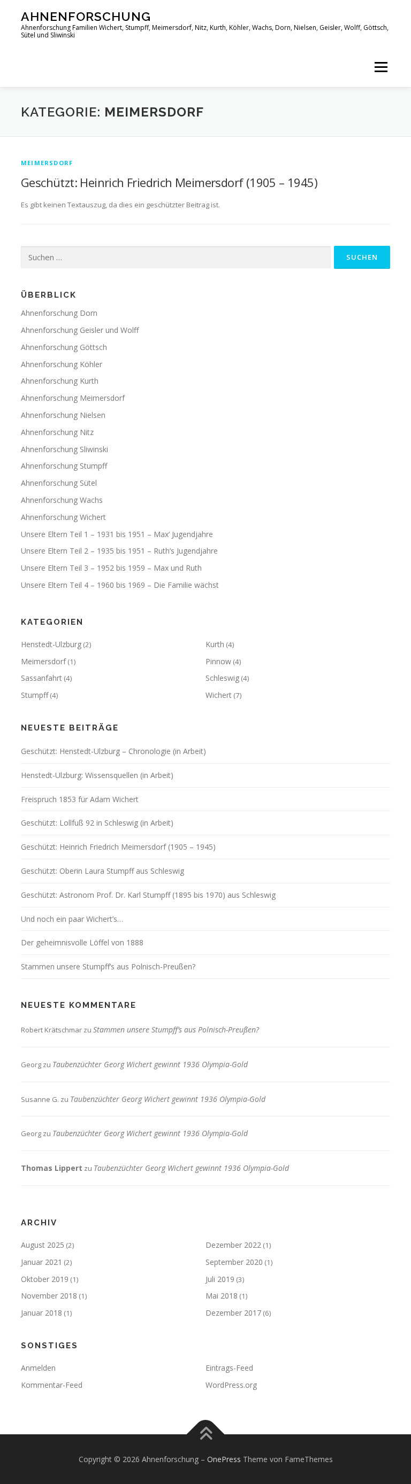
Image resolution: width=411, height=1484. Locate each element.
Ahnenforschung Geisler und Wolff (80, 330)
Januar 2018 (41, 1313)
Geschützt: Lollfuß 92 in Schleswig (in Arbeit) (97, 823)
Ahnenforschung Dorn (59, 313)
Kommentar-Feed (51, 1385)
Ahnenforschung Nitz (57, 432)
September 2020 (234, 1262)
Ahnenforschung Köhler (61, 364)
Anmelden (38, 1368)
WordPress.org (231, 1385)
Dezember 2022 (233, 1245)
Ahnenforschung (86, 16)
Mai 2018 (222, 1296)
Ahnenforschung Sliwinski (64, 449)
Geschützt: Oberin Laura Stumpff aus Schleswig (102, 871)
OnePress (224, 1459)
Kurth (215, 644)
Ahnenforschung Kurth (59, 381)
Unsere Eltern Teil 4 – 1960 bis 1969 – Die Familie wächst (120, 585)
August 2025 (42, 1245)
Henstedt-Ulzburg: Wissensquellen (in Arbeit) (97, 775)
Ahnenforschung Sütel (59, 483)
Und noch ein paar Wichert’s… (72, 919)
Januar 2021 (41, 1262)
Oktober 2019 (44, 1279)
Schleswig (222, 678)
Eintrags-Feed (229, 1368)
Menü (380, 67)
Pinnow (218, 661)
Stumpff (34, 695)
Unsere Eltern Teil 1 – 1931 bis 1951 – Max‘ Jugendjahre (117, 534)
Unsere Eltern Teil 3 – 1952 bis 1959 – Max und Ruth (111, 568)
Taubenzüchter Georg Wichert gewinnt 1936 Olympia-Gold (150, 1064)
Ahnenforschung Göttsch (64, 347)
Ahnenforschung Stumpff (64, 466)
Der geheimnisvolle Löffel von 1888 (82, 942)
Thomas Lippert (51, 1168)
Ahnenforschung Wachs (62, 500)
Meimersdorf (47, 163)
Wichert (219, 695)
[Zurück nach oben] (206, 1434)
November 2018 (49, 1296)
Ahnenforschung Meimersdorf (73, 398)
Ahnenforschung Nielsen (63, 415)
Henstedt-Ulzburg (51, 644)
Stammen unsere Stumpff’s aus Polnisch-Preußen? (108, 966)
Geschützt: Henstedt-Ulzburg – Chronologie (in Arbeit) (113, 751)
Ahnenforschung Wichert (63, 517)
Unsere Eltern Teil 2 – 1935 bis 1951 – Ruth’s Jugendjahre (119, 551)
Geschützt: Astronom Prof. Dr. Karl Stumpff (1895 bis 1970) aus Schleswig (148, 895)
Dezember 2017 (233, 1313)
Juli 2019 (220, 1279)
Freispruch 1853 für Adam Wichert (80, 799)
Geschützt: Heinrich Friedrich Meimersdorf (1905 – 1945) (169, 182)
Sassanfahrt (41, 678)
